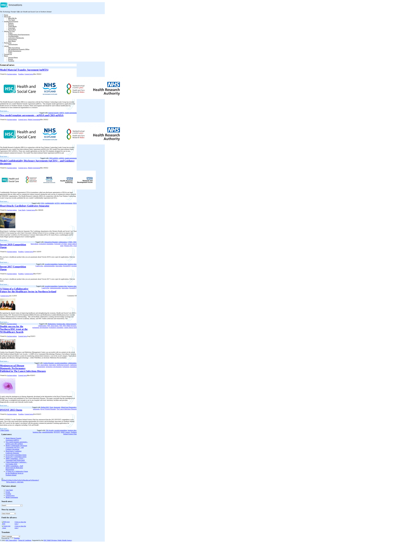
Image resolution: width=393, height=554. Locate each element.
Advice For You (9, 31)
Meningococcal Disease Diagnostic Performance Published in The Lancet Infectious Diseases (23, 368)
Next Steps (12, 41)
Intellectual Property (11, 21)
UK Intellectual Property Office (18, 49)
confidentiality (49, 203)
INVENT (57, 432)
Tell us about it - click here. (15, 482)
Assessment (12, 39)
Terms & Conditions (24, 540)
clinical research (71, 324)
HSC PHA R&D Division (67, 326)
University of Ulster (60, 244)
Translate (17, 538)
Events (10, 59)
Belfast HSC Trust (47, 407)
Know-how (12, 29)
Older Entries (4, 430)
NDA (75, 203)
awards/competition (51, 264)
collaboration (62, 242)
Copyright (11, 28)
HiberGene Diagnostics (68, 407)
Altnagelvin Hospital (51, 242)
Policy (10, 33)
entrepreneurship (49, 266)
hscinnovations (12, 74)
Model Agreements (14, 51)
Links (10, 52)
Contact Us (8, 54)
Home (6, 15)
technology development (40, 327)
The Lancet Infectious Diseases (66, 409)
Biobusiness (52, 324)
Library (6, 46)
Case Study (21, 210)
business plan (72, 264)
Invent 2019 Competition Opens (16, 455)
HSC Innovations (14, 47)
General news (13, 57)
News (6, 56)
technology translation (46, 244)
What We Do (12, 18)
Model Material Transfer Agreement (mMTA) (24, 69)
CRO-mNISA (53, 158)
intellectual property (63, 365)
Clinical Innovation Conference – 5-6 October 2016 (16, 463)
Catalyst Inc (39, 266)
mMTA (61, 113)
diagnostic (57, 407)
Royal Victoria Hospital (48, 409)
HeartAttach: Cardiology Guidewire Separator (24, 205)
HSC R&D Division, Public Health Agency (58, 540)
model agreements (71, 113)
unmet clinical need (70, 327)
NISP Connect (65, 432)
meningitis (36, 409)
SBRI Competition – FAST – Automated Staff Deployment (15, 459)
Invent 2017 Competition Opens (16, 457)
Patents (11, 23)
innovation (58, 266)
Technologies (13, 44)
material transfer (53, 113)
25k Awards (50, 430)
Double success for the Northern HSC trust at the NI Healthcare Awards (14, 329)
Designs (11, 25)
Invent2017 (73, 288)
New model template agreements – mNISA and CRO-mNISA (31, 115)
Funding (11, 61)
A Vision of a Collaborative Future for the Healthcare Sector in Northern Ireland (28, 290)
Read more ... (4, 111)
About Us (7, 16)
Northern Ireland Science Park (70, 433)
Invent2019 (67, 266)
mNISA (61, 158)
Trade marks (12, 26)
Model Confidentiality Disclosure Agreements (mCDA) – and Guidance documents (16, 447)
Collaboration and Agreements (19, 34)
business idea (62, 264)
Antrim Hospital (48, 363)
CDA (42, 203)
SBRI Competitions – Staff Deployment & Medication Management (14, 467)
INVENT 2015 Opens (11, 410)
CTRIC (70, 242)
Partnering (7, 43)
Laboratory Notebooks (16, 38)
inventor (74, 266)
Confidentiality (13, 36)
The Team (11, 20)
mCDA (57, 203)
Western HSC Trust (70, 246)
